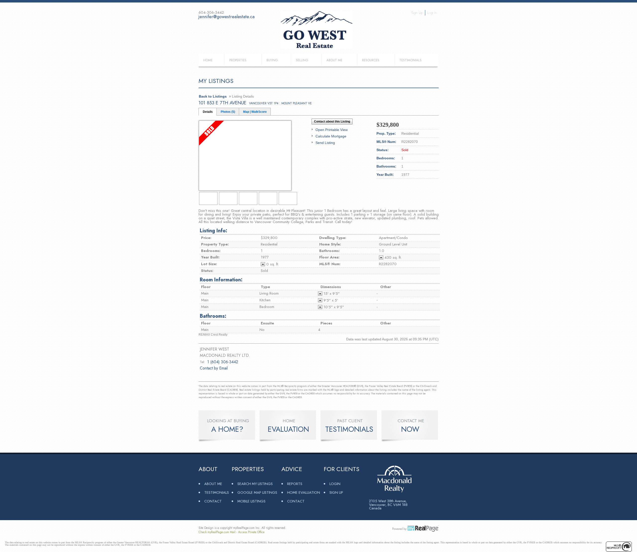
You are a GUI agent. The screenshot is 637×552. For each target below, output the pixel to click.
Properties (237, 60)
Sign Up (417, 12)
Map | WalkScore (255, 112)
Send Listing (325, 143)
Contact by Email (214, 368)
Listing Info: (213, 230)
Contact (213, 501)
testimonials (349, 429)
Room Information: (221, 279)
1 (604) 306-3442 (222, 362)
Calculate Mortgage (331, 136)
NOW (410, 429)
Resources (370, 60)
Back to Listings (213, 96)
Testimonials (410, 60)
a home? (227, 429)
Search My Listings (255, 483)
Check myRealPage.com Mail (217, 532)
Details (208, 112)
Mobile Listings (251, 501)
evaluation (288, 429)
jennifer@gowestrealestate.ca (227, 16)
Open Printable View (332, 130)
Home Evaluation (303, 492)
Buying (272, 60)
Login (334, 483)
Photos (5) (228, 112)
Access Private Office (251, 532)
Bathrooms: (213, 316)
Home (207, 60)
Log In (432, 12)
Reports (294, 483)
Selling (302, 60)
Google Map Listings (257, 492)
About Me (334, 60)
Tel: (202, 362)
